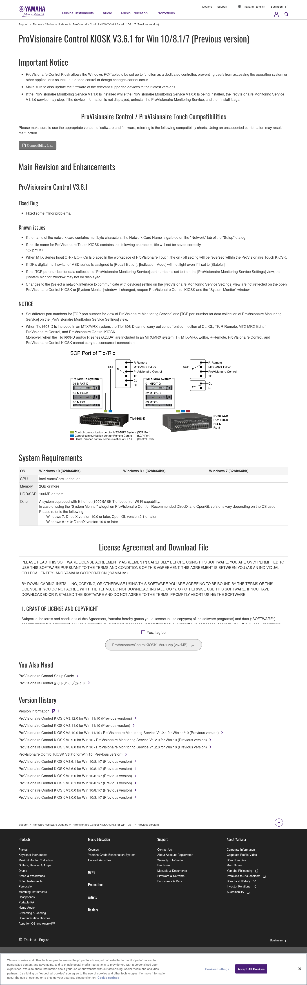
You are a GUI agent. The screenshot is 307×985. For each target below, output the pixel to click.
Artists (92, 897)
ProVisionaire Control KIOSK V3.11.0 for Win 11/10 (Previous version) (74, 725)
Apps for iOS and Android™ (37, 923)
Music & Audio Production (36, 860)
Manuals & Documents (172, 870)
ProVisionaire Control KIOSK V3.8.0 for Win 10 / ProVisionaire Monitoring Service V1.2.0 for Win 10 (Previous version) (113, 747)
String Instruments (31, 881)
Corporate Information (241, 849)
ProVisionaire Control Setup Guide (46, 675)
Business (277, 6)
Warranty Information (170, 860)
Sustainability (235, 892)
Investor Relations (238, 886)
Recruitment (234, 865)
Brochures (164, 865)
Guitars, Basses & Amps (35, 865)
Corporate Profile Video (242, 854)
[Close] (300, 969)
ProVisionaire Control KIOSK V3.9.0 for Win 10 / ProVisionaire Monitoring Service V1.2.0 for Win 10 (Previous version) (113, 739)
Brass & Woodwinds (32, 876)
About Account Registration (175, 854)
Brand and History (238, 881)
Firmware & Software (171, 876)
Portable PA (26, 902)
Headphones (27, 897)
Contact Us (164, 849)
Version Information (34, 711)
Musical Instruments (78, 13)
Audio (107, 13)
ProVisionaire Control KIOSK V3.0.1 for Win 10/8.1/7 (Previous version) (75, 782)
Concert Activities (99, 860)
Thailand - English (254, 6)
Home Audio (27, 907)
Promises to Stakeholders (243, 876)
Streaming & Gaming (32, 913)
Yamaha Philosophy (240, 870)
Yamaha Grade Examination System (112, 854)
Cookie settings (108, 977)
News (91, 872)
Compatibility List (40, 145)
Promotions (166, 13)
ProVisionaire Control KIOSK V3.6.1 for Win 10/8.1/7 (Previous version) (75, 761)
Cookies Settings (217, 969)
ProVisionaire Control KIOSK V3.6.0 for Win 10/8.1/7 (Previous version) (75, 768)
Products (24, 839)
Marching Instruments (33, 892)
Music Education (134, 13)
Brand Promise (236, 860)
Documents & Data (169, 881)
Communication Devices (34, 918)
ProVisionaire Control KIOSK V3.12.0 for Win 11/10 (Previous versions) (75, 718)
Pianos (23, 849)
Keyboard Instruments (33, 854)
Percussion (26, 886)
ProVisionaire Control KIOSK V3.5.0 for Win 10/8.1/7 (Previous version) (75, 775)
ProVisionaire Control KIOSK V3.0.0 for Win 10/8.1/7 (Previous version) (75, 790)
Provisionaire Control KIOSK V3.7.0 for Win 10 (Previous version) (70, 754)
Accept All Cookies (251, 969)
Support (222, 6)
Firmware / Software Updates (50, 24)
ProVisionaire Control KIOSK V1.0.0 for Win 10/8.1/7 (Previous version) (75, 797)
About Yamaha (236, 839)
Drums (23, 870)
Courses (93, 849)
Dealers (207, 6)
